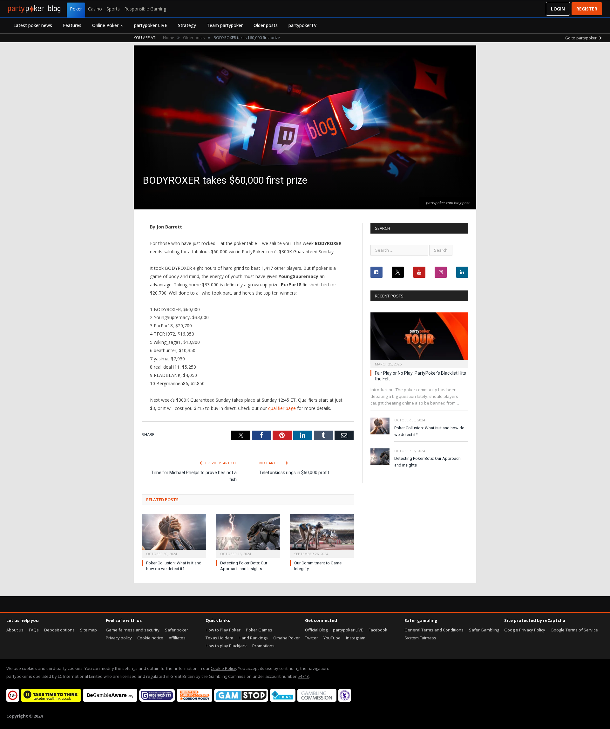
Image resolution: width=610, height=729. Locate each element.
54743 (303, 676)
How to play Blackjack (226, 646)
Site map (88, 630)
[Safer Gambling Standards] (344, 700)
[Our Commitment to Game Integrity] (322, 535)
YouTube (332, 638)
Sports (113, 9)
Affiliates (177, 638)
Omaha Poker (286, 638)
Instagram (355, 638)
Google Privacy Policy (524, 630)
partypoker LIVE (150, 25)
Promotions (263, 646)
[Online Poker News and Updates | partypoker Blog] (34, 8)
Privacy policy (119, 638)
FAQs (34, 630)
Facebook (378, 630)
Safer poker (176, 630)
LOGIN (558, 9)
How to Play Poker (223, 630)
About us (15, 630)
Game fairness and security (132, 630)
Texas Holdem (219, 638)
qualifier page (282, 408)
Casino (95, 9)
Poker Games (259, 630)
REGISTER (586, 9)
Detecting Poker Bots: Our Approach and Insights (427, 461)
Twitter (311, 638)
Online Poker (105, 25)
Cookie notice (150, 638)
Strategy (187, 25)
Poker (76, 9)
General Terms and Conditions (434, 630)
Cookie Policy (223, 668)
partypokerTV (302, 25)
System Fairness (420, 638)
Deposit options (59, 630)
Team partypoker (225, 25)
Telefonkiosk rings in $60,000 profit (294, 472)
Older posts (266, 25)
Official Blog (316, 630)
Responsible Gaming (145, 9)
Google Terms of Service (574, 630)
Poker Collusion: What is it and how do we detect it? (429, 431)
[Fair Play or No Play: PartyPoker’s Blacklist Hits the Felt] (419, 338)
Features (72, 25)
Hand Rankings (253, 638)
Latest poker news (32, 25)
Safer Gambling (484, 630)
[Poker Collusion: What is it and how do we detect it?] (174, 535)
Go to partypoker (581, 38)
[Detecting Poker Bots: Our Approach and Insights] (248, 535)
